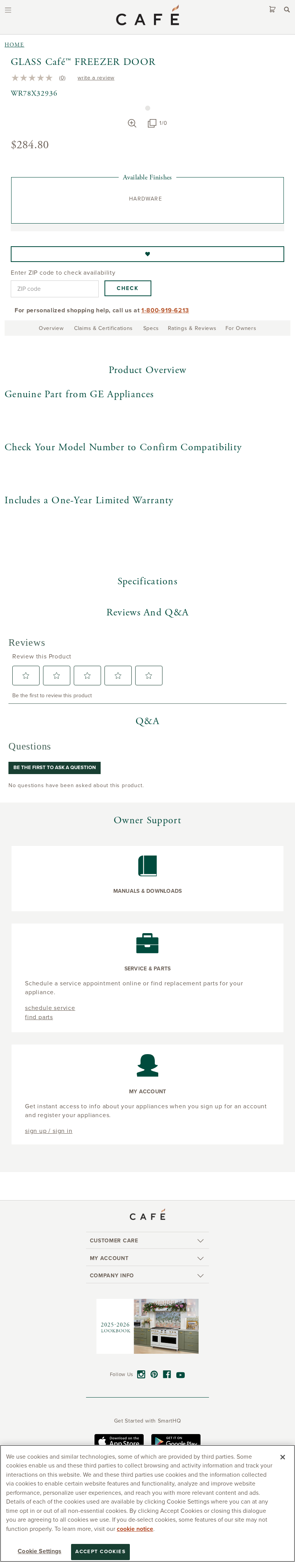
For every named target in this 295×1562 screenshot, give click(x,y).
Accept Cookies (100, 1552)
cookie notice (135, 1529)
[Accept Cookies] (282, 1457)
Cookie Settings (39, 1551)
